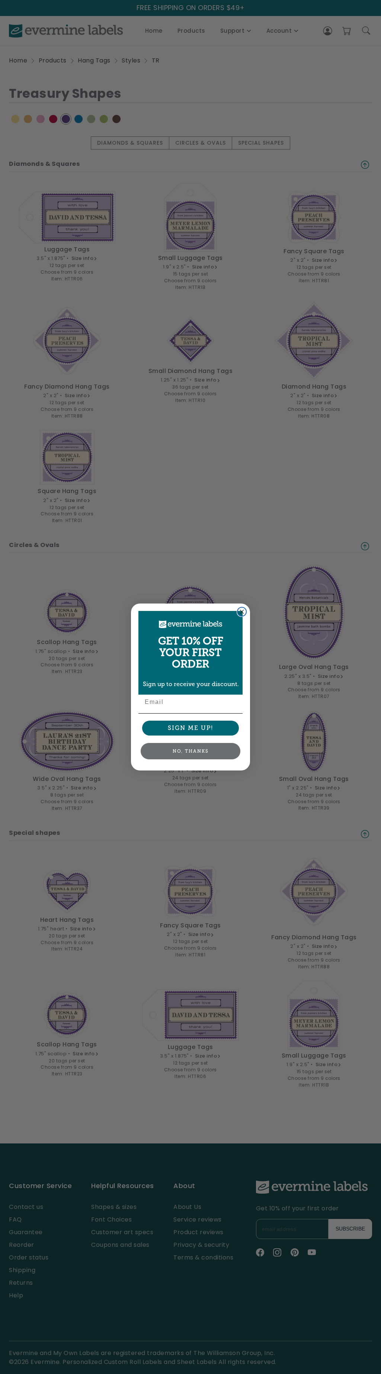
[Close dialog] (241, 611)
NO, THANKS (191, 751)
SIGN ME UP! (191, 728)
